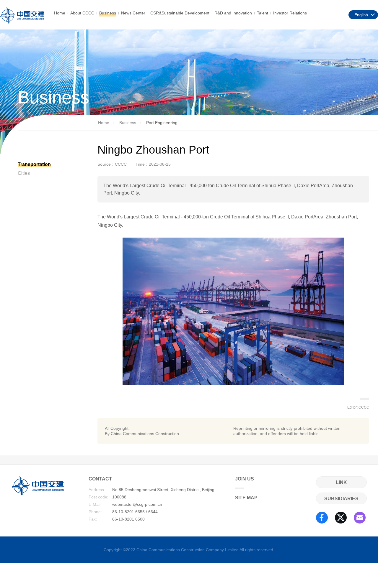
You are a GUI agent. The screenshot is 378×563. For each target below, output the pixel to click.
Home (59, 13)
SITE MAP (246, 497)
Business (107, 13)
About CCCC (82, 13)
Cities (24, 173)
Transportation (34, 164)
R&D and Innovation (233, 13)
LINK (341, 482)
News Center (133, 13)
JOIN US (244, 478)
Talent (262, 13)
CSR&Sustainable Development (179, 13)
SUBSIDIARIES (341, 498)
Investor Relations (290, 13)
